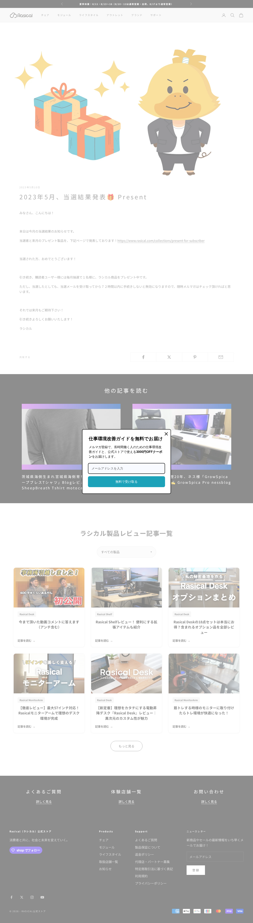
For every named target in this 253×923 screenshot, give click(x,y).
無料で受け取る (126, 481)
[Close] (166, 434)
